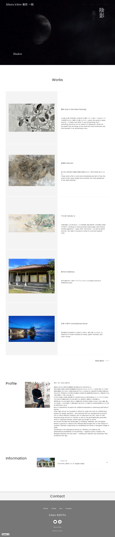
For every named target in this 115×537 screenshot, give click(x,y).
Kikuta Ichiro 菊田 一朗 (20, 4)
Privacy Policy (57, 527)
